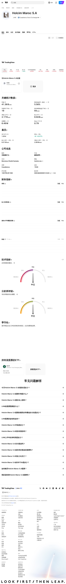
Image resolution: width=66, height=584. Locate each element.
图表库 (55, 514)
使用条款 (20, 564)
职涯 (19, 548)
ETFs (3, 519)
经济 (3, 541)
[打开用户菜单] (56, 2)
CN (52, 2)
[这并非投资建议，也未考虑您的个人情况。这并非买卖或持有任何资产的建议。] (14, 263)
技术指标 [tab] (17, 32)
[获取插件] (52, 37)
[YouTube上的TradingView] (47, 488)
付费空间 (39, 540)
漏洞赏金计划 (21, 574)
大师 (38, 536)
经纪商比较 (21, 526)
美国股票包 (21, 536)
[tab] (59, 183)
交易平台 (56, 519)
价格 (19, 514)
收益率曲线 (4, 553)
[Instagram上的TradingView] (50, 488)
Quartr (12, 502)
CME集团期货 (21, 533)
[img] (38, 17)
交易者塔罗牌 (21, 557)
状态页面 (20, 576)
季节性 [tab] (29, 32)
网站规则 (39, 519)
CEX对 (3, 524)
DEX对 (3, 526)
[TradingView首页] (6, 2)
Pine (3, 528)
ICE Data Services (12, 496)
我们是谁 (20, 541)
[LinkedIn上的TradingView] (53, 488)
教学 (38, 528)
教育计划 (56, 529)
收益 (3, 543)
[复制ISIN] (51, 173)
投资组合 (4, 552)
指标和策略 (39, 535)
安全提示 (20, 573)
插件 (55, 512)
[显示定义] (5, 102)
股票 (3, 517)
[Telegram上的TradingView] (56, 488)
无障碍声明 (21, 571)
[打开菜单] (2, 2)
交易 (38, 526)
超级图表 (4, 512)
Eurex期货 (20, 535)
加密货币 (4, 522)
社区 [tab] (12, 32)
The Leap (20, 528)
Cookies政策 (21, 569)
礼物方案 (20, 517)
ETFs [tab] (34, 32)
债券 (3, 521)
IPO (3, 547)
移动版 (3, 564)
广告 (55, 524)
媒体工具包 (21, 550)
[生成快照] (49, 37)
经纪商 (19, 524)
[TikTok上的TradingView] (59, 488)
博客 (19, 545)
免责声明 (20, 566)
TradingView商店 (22, 555)
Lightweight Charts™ (59, 516)
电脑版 (3, 566)
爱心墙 (38, 514)
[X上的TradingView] (40, 488)
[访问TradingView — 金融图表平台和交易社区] (8, 62)
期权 (3, 555)
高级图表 (56, 517)
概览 (19, 522)
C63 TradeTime (22, 559)
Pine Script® (5, 559)
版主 (38, 521)
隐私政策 (20, 567)
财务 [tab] (7, 32)
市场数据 (20, 516)
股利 (3, 545)
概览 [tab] (3, 32)
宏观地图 (4, 557)
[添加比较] (19, 83)
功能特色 (20, 512)
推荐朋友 (39, 516)
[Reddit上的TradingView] (63, 488)
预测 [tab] (23, 32)
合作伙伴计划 (57, 528)
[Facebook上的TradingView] (43, 488)
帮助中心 (20, 547)
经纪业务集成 (57, 526)
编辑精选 (39, 529)
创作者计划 (39, 517)
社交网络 (39, 512)
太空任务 (20, 543)
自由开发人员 (40, 538)
